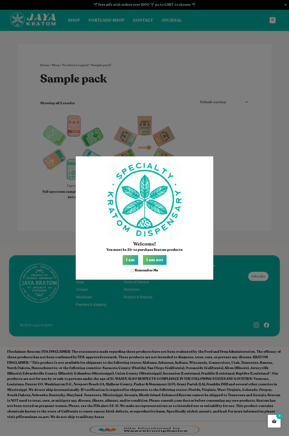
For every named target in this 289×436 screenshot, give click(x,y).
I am (130, 260)
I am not (154, 260)
